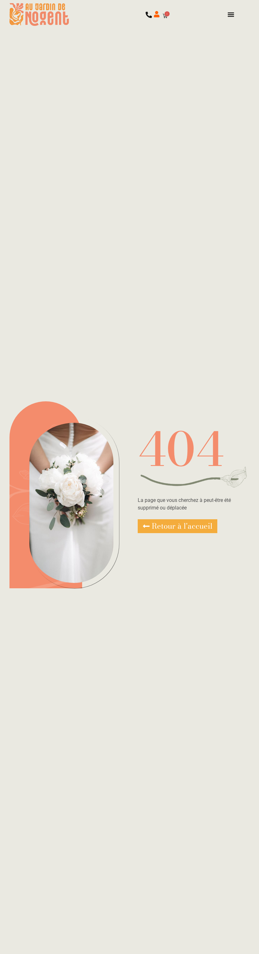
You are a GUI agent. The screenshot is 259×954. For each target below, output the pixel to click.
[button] (231, 14)
